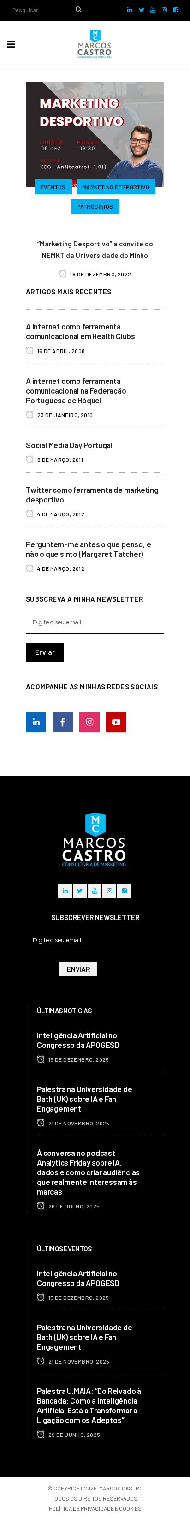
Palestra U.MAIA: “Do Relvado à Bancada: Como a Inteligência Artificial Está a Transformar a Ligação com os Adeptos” (89, 1405)
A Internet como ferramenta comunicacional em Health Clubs (80, 331)
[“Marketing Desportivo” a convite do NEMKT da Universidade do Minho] (95, 133)
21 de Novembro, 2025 (78, 1123)
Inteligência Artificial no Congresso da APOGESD (78, 1039)
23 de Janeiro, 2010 (64, 415)
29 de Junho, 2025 (73, 1434)
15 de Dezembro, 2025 (78, 1059)
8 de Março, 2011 (59, 459)
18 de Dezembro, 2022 (100, 274)
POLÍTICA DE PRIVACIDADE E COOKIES (95, 1508)
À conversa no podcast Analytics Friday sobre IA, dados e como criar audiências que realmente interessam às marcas (88, 1172)
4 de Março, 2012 (60, 514)
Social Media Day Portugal (69, 444)
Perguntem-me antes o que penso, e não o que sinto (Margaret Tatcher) (88, 548)
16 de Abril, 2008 (60, 350)
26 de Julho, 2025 (73, 1206)
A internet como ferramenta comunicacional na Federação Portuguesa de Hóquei (76, 390)
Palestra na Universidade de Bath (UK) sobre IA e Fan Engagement (84, 1098)
